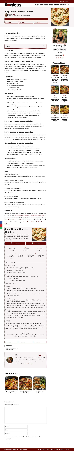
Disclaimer (61, 449)
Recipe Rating (8, 404)
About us (40, 449)
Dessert (63, 5)
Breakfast (44, 5)
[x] (42, 355)
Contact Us (67, 1)
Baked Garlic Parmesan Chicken (12, 348)
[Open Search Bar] (68, 5)
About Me (62, 1)
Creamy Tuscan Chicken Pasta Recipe (55, 119)
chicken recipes (9, 345)
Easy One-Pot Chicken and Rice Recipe (25, 392)
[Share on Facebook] (1, 222)
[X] (61, 58)
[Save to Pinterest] (1, 225)
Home (37, 5)
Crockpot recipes (55, 75)
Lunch (51, 5)
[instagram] (44, 355)
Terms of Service (54, 449)
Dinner (56, 5)
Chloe (14, 14)
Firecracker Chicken (9, 349)
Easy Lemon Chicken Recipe (64, 119)
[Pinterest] (5, 1)
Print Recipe (16, 243)
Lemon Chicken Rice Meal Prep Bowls (39, 392)
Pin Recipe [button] (37, 243)
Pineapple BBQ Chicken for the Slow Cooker (11, 392)
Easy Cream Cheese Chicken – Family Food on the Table (29, 215)
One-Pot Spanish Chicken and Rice (64, 100)
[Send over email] (1, 228)
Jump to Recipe (26, 19)
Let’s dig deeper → (30, 363)
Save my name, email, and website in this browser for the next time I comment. (24, 437)
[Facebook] (38, 355)
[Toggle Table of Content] (44, 46)
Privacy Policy (46, 449)
